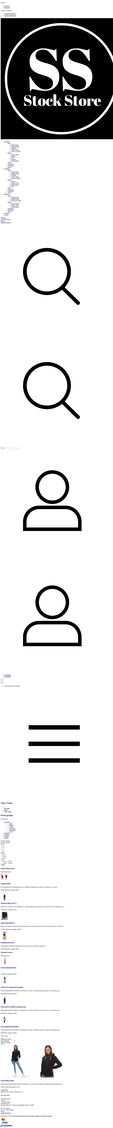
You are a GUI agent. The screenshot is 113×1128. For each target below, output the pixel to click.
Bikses (9, 153)
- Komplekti (12, 830)
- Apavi (10, 831)
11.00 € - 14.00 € (7, 863)
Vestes (9, 162)
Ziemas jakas (15, 145)
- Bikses (10, 825)
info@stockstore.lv (6, 1113)
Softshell (13, 148)
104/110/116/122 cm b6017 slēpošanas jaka (13, 1007)
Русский (13, 15)
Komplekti (11, 165)
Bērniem (6, 194)
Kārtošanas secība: (6, 1039)
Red (3, 854)
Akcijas (6, 838)
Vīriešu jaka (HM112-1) (8, 923)
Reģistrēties (7, 675)
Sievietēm (7, 141)
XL (3, 851)
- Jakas (10, 823)
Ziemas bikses (15, 203)
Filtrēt (2, 865)
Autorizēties (7, 676)
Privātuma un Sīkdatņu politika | (31, 1116)
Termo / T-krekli (15, 151)
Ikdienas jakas (15, 146)
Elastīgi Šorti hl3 (6, 883)
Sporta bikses (15, 161)
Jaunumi (6, 213)
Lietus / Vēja (14, 183)
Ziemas (13, 156)
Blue (3, 858)
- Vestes (10, 827)
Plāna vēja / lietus (16, 200)
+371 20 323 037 (5, 1102)
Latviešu (13, 13)
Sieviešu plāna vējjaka (7, 1080)
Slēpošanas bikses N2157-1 (9, 903)
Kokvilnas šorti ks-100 (7, 942)
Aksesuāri (10, 164)
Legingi (13, 159)
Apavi (9, 167)
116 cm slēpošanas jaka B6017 (10, 1026)
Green (4, 856)
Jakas (9, 143)
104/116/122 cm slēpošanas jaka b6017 (12, 987)
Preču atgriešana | (17, 1116)
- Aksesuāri (11, 828)
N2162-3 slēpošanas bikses (8, 967)
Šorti (12, 157)
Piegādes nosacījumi (46, 1116)
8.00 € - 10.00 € (7, 861)
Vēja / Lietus (14, 149)
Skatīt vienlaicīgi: (5, 1042)
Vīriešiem (7, 169)
